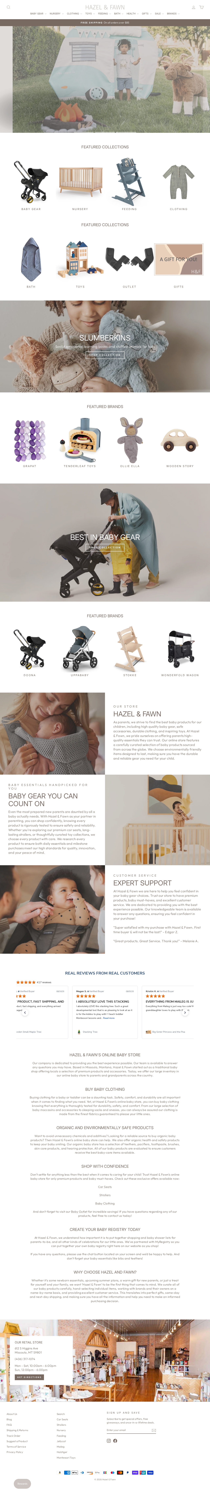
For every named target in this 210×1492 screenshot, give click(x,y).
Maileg (61, 1446)
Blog (9, 1419)
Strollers (105, 1195)
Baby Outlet (79, 1211)
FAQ (9, 1424)
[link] (35, 1032)
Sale (158, 13)
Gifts (145, 13)
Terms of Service (16, 1446)
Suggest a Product (17, 1441)
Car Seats (105, 1187)
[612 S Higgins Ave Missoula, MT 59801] (105, 1361)
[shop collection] (105, 346)
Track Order (14, 1435)
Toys (88, 13)
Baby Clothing (105, 1203)
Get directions (29, 1377)
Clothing (73, 13)
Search (61, 1414)
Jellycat (61, 1441)
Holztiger (62, 1452)
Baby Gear (37, 13)
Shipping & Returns (17, 1430)
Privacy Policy (15, 1452)
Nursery (55, 13)
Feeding (103, 13)
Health (131, 13)
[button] (25, 1012)
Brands (172, 13)
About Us (12, 1414)
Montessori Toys (66, 1457)
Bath (117, 13)
